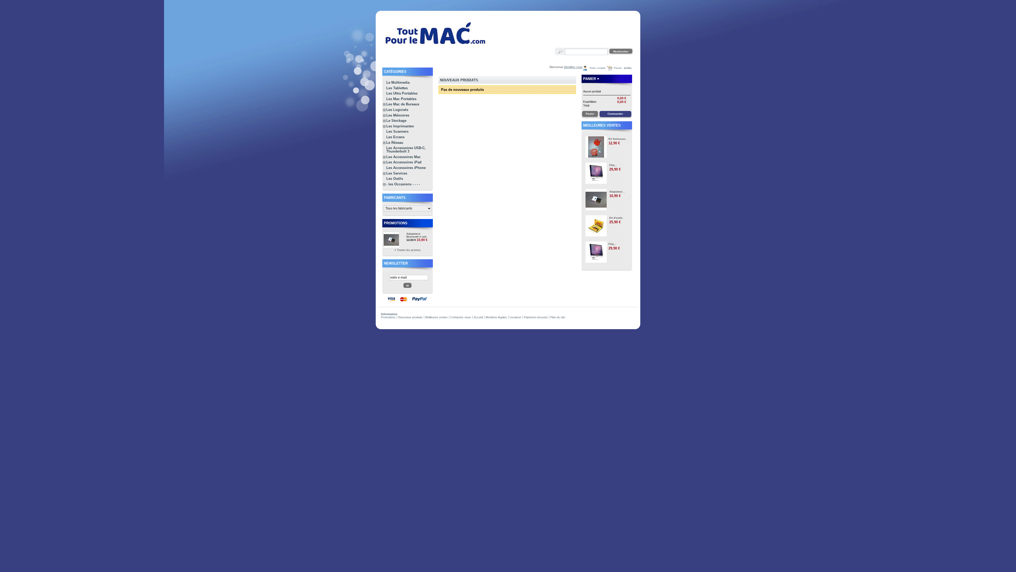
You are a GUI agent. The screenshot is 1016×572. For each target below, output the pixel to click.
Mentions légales (496, 317)
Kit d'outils (616, 218)
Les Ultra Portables (402, 93)
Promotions (395, 223)
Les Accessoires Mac (403, 157)
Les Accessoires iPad (403, 162)
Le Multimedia (398, 82)
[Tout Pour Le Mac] (435, 46)
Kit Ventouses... (618, 139)
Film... (613, 165)
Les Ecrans (395, 137)
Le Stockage (396, 121)
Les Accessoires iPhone (406, 168)
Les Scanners (397, 131)
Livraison (515, 317)
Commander (615, 113)
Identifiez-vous (573, 67)
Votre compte (597, 67)
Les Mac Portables (401, 99)
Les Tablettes (397, 88)
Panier (589, 79)
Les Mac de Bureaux (402, 104)
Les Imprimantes (400, 126)
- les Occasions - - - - (403, 184)
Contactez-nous (460, 317)
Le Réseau (394, 143)
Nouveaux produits (410, 317)
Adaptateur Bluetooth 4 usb (416, 235)
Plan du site (557, 317)
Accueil (478, 317)
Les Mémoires (397, 115)
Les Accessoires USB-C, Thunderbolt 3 (406, 149)
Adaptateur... (617, 191)
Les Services (396, 173)
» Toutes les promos (407, 250)
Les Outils (394, 179)
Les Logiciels (397, 110)
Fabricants (395, 198)
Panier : (622, 67)
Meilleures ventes (602, 125)
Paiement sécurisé (536, 317)
